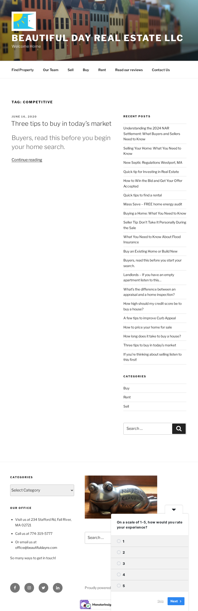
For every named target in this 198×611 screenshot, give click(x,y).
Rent (102, 70)
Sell (71, 70)
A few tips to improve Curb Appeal (149, 318)
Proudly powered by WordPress (109, 588)
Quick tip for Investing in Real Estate (151, 172)
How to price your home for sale (147, 327)
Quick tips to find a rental (142, 195)
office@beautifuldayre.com (36, 547)
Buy (86, 70)
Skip (160, 601)
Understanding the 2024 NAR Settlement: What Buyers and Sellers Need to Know (151, 133)
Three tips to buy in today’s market (61, 123)
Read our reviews (129, 70)
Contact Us (161, 70)
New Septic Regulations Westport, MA (152, 162)
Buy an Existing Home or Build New (150, 251)
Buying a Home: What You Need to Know (154, 213)
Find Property (23, 70)
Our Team (50, 70)
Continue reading (27, 159)
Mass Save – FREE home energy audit (152, 204)
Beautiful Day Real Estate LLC (98, 38)
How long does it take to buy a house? (152, 336)
